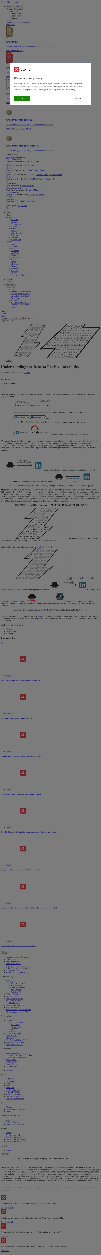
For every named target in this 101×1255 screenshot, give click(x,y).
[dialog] (50, 84)
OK (22, 98)
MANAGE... (79, 98)
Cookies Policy (70, 90)
